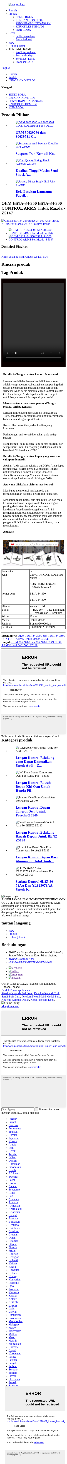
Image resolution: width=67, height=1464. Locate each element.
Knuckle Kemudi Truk (46, 993)
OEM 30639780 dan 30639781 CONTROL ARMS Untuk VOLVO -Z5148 (31, 644)
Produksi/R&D (24, 61)
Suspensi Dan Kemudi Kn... (36, 154)
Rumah (13, 10)
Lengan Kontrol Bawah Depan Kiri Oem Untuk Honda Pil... (33, 786)
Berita (12, 32)
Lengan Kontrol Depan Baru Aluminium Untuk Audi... (37, 859)
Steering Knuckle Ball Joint (17, 993)
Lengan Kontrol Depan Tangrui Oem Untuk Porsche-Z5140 (33, 811)
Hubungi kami (17, 45)
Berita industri (24, 39)
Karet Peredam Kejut (42, 999)
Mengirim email (10, 1006)
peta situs (24, 990)
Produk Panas (9, 990)
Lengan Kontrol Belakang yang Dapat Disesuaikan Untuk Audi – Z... (35, 761)
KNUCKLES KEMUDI (30, 26)
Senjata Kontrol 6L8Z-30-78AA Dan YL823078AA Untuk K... (35, 885)
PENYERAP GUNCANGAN (33, 23)
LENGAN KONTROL (29, 20)
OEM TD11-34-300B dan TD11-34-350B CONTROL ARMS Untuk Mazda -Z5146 (33, 637)
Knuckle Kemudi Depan (15, 999)
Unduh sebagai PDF (36, 256)
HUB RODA (23, 29)
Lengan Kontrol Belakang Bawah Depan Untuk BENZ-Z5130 (37, 836)
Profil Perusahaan (26, 52)
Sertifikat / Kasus (25, 58)
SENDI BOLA (24, 16)
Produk (13, 13)
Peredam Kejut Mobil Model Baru (41, 996)
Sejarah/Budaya (25, 55)
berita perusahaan (25, 36)
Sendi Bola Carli (10, 996)
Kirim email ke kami (12, 256)
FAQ (11, 42)
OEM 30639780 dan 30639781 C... (31, 134)
